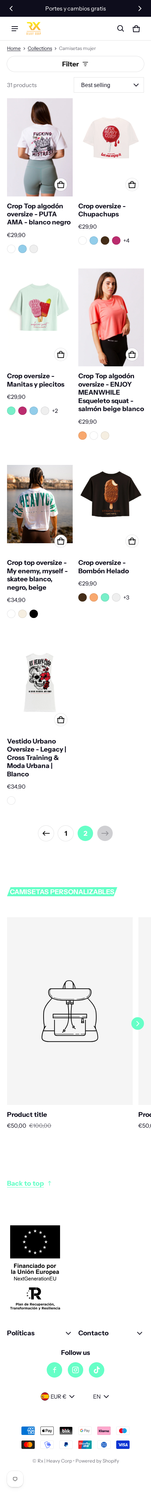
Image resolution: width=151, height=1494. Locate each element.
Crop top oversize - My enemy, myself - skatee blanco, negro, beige (37, 575)
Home (14, 48)
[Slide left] (11, 8)
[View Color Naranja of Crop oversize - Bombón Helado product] (94, 597)
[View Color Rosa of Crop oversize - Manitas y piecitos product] (22, 411)
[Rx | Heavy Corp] (34, 28)
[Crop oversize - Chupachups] (111, 147)
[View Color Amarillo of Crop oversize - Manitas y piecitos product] (45, 411)
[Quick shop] (60, 184)
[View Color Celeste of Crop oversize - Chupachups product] (94, 240)
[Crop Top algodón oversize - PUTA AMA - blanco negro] (40, 147)
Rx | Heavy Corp (55, 1461)
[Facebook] (54, 1370)
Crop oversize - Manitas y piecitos (35, 380)
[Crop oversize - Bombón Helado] (111, 504)
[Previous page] (46, 833)
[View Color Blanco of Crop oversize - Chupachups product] (82, 240)
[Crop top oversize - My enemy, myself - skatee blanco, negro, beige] (40, 504)
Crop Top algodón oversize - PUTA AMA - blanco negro (39, 214)
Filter (70, 64)
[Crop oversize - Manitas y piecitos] (40, 317)
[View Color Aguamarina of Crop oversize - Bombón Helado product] (105, 597)
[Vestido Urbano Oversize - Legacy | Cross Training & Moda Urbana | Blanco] (40, 682)
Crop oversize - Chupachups (102, 210)
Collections (40, 48)
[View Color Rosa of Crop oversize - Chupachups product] (116, 240)
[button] (121, 28)
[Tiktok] (96, 1370)
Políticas (20, 1333)
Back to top (25, 1183)
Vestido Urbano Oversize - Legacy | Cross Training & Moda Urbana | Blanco (36, 757)
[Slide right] (140, 8)
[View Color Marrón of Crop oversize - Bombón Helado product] (82, 597)
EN (97, 1396)
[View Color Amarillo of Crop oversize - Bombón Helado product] (116, 597)
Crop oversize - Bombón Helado (103, 567)
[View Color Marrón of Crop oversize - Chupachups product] (105, 240)
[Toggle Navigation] (14, 28)
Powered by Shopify (97, 1461)
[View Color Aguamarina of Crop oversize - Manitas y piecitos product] (11, 411)
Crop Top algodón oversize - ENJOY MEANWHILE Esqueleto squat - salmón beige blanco (111, 392)
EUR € (58, 1396)
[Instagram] (75, 1370)
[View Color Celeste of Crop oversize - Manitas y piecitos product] (33, 411)
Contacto (93, 1333)
